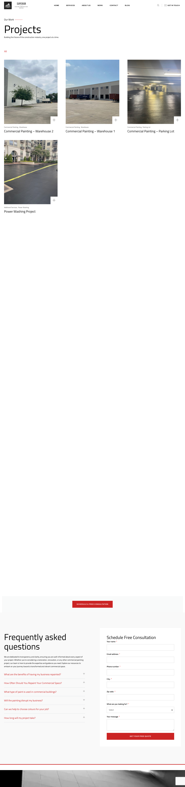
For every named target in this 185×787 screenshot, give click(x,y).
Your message (113, 716)
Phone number (113, 666)
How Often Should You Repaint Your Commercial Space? (33, 683)
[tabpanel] (92, 335)
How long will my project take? (19, 718)
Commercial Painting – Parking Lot (150, 131)
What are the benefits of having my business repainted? (32, 674)
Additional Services (10, 207)
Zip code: (110, 691)
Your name (111, 641)
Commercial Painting (11, 127)
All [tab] (5, 51)
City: (109, 679)
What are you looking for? (117, 704)
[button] (44, 676)
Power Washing (23, 207)
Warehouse (23, 127)
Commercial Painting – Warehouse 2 (28, 131)
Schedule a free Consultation (92, 604)
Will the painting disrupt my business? (23, 700)
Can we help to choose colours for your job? (26, 709)
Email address (113, 654)
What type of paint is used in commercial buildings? (30, 692)
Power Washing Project (19, 211)
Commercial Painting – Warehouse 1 (90, 131)
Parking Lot (146, 127)
